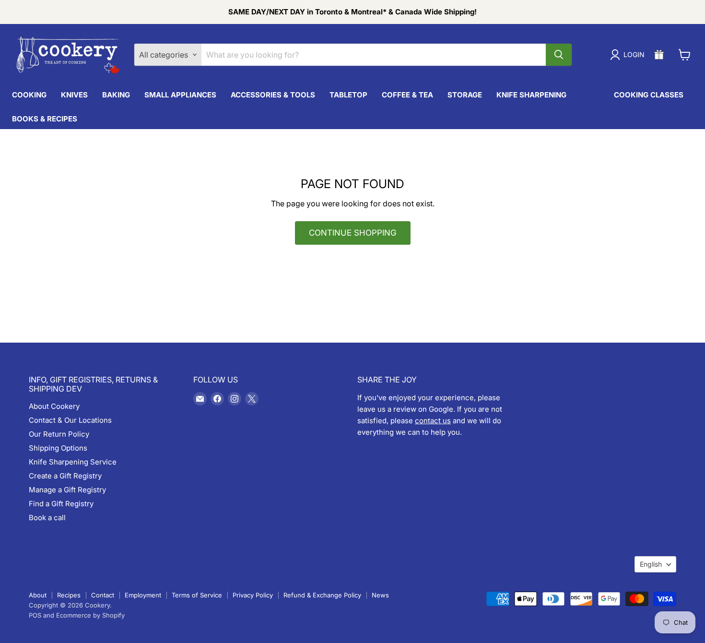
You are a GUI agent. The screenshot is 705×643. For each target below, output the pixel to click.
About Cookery (54, 406)
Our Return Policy (59, 434)
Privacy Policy (253, 595)
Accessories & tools (273, 94)
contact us (433, 420)
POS (35, 615)
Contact (102, 595)
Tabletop (348, 94)
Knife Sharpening (531, 94)
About (38, 595)
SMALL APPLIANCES (180, 94)
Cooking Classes (648, 94)
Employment (143, 595)
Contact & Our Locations (70, 420)
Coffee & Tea (407, 94)
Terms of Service (197, 595)
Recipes (69, 595)
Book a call (47, 517)
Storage (464, 94)
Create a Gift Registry (65, 475)
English (651, 564)
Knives (74, 94)
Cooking (29, 94)
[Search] (559, 55)
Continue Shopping (353, 233)
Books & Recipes (44, 118)
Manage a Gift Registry (67, 489)
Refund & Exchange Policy (322, 595)
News (380, 595)
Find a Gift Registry (61, 503)
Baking (116, 94)
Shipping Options (58, 447)
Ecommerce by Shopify (90, 615)
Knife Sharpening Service (73, 461)
